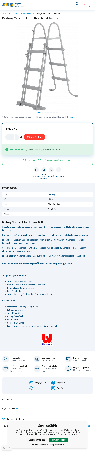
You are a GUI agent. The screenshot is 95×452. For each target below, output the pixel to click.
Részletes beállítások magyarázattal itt (47, 445)
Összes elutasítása (37, 440)
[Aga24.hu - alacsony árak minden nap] (3, 13)
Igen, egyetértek (58, 440)
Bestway (51, 194)
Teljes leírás (73, 117)
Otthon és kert (12, 14)
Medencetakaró (26, 14)
